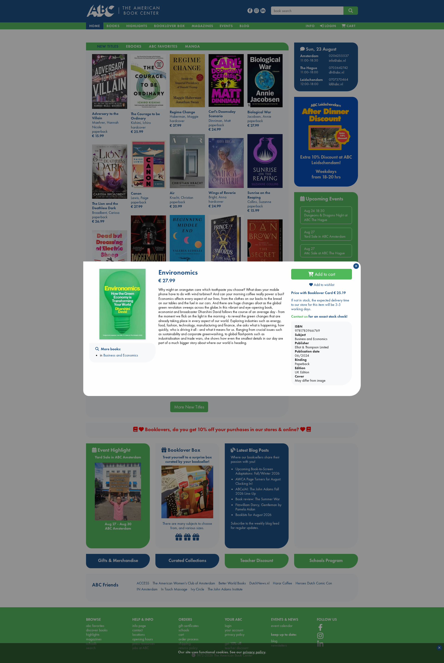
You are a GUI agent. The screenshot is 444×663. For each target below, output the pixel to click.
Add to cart (324, 274)
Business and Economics (120, 355)
